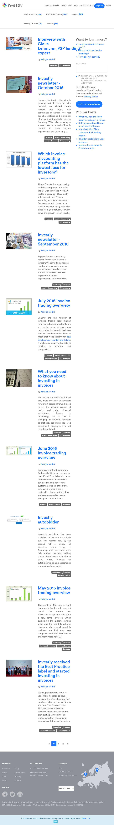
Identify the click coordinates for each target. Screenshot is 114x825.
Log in (108, 5)
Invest (63, 5)
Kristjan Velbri (48, 59)
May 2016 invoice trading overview (54, 590)
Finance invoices (51, 5)
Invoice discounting (62, 138)
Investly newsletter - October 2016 (50, 83)
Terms (4, 772)
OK (55, 821)
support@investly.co (67, 775)
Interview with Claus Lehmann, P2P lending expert (59, 46)
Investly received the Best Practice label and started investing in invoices (54, 671)
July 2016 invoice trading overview (54, 303)
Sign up (99, 6)
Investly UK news (33, 23)
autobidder (56, 572)
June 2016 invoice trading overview (52, 453)
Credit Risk (20, 772)
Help (70, 5)
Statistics (66, 505)
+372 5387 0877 (86, 5)
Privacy (18, 780)
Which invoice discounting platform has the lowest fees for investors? (53, 163)
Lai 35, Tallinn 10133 (39, 769)
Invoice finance (51, 141)
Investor (52, 23)
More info (86, 818)
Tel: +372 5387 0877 (65, 770)
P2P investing (65, 66)
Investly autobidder (48, 520)
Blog (76, 5)
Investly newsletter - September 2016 (53, 239)
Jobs (4, 776)
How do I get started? (89, 56)
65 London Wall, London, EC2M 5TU (39, 774)
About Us (6, 769)
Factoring (57, 285)
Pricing (18, 776)
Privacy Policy (90, 96)
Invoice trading (51, 359)
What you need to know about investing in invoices (52, 378)
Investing (57, 432)
